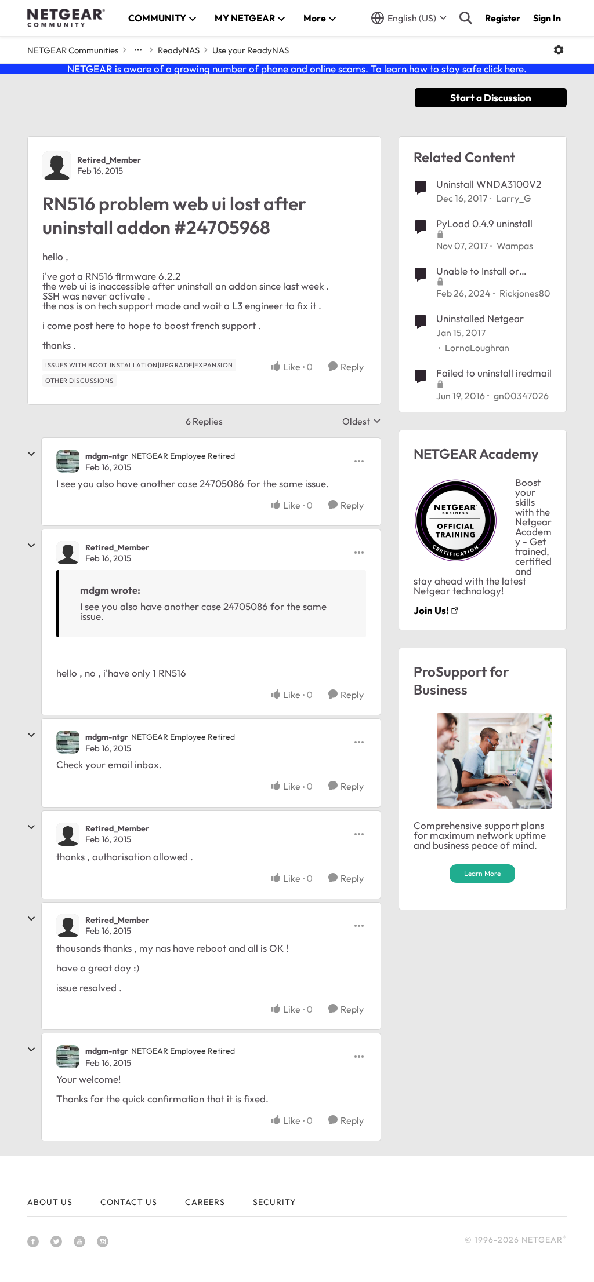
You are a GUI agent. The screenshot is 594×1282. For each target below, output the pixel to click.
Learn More (482, 873)
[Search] (466, 18)
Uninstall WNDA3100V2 (488, 184)
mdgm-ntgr (106, 456)
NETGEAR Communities (72, 50)
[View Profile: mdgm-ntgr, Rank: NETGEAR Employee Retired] (67, 461)
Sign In (547, 18)
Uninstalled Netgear (480, 318)
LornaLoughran (477, 347)
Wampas (515, 245)
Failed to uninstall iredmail (494, 373)
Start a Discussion (490, 98)
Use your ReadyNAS (250, 50)
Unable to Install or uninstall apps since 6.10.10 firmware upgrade (492, 271)
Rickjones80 (524, 293)
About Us (50, 1202)
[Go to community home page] (66, 18)
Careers (205, 1202)
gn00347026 (521, 395)
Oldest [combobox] (361, 421)
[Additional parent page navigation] (138, 50)
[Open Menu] (558, 50)
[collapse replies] (31, 454)
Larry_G (513, 198)
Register (502, 18)
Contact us (128, 1202)
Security (274, 1202)
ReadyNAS (179, 50)
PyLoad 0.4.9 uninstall (484, 223)
